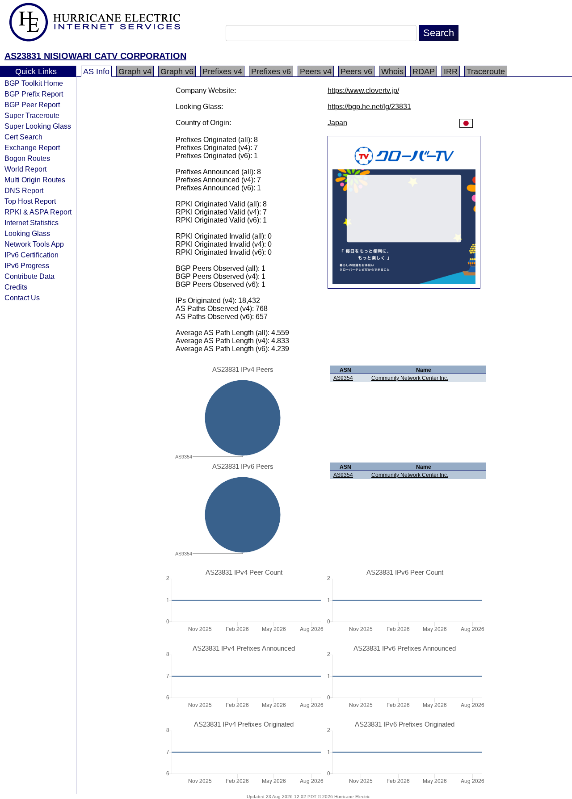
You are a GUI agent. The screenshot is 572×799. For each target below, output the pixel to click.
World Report (25, 169)
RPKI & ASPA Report (38, 212)
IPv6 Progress (26, 265)
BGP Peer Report (32, 105)
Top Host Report (30, 201)
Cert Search (23, 137)
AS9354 (343, 378)
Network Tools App (34, 244)
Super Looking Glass (37, 126)
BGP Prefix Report (33, 94)
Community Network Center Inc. (409, 378)
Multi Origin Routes (34, 180)
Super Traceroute (31, 115)
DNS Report (23, 190)
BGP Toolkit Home (33, 83)
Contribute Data (29, 276)
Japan (337, 122)
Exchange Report (32, 147)
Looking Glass (27, 233)
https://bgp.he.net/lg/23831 (369, 106)
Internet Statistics (31, 223)
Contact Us (22, 298)
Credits (15, 287)
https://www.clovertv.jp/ (363, 90)
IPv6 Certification (31, 255)
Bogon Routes (27, 158)
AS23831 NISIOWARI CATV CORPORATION (95, 56)
